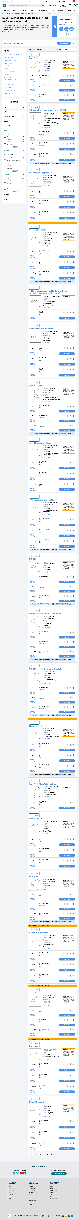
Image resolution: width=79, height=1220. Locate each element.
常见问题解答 (53, 1190)
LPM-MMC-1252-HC (52, 331)
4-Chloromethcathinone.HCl (42, 500)
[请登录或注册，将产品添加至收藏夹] (64, 76)
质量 (8, 1)
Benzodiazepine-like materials (10, 64)
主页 (3, 13)
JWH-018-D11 (35, 385)
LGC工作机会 (32, 1190)
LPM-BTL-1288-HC (52, 1049)
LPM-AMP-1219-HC (52, 446)
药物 (10, 1188)
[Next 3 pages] (47, 1154)
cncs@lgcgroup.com (66, 1)
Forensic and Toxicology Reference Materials (19, 13)
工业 (10, 1196)
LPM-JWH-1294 (51, 61)
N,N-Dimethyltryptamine (40, 172)
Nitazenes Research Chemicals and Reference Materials (11, 79)
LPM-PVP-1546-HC (52, 821)
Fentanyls (7, 74)
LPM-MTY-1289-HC (52, 729)
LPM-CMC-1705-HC (52, 503)
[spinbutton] (70, 76)
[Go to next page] (51, 1154)
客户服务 (52, 1186)
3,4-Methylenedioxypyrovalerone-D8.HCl (47, 110)
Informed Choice (33, 1200)
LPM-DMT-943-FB (51, 175)
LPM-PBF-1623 (51, 879)
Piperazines (7, 87)
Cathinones (7, 68)
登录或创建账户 (8, 43)
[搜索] (43, 5)
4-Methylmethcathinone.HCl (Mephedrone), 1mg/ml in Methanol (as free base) (48, 292)
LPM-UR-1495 (50, 562)
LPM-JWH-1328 (51, 388)
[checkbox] (5, 134)
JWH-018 (33, 58)
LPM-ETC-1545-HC (52, 1105)
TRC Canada (32, 1204)
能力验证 (11, 1198)
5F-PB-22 (33, 876)
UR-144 (32, 559)
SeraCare (31, 1194)
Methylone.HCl (35, 726)
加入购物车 (67, 80)
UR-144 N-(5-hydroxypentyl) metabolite (47, 669)
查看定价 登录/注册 (32, 80)
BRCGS (30, 1198)
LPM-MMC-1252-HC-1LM (53, 296)
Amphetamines (8, 57)
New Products (16, 1)
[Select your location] (74, 1)
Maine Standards (33, 1192)
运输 (51, 1194)
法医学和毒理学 (13, 1194)
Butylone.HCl (35, 1046)
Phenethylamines (9, 84)
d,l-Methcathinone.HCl (39, 932)
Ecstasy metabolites (10, 71)
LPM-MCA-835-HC (52, 935)
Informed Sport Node (34, 1202)
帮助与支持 (22, 1)
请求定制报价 (53, 1198)
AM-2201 (33, 992)
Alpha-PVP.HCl (36, 818)
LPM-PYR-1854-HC (52, 113)
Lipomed (47, 64)
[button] (14, 108)
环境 (10, 1192)
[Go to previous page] (29, 1154)
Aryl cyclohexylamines (10, 60)
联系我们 (28, 1)
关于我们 (5, 1)
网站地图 (52, 1196)
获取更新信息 (57, 1173)
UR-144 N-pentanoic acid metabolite (45, 613)
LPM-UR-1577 (50, 672)
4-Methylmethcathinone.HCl (42, 328)
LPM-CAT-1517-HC (52, 232)
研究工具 (11, 1186)
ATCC (30, 1196)
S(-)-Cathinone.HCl (38, 230)
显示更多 (15, 147)
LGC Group (31, 1186)
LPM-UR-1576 (50, 616)
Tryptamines (7, 93)
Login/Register (64, 43)
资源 (11, 1)
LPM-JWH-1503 (51, 995)
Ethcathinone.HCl (37, 1102)
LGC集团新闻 (32, 1188)
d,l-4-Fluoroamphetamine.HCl (42, 443)
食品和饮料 (12, 1190)
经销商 (52, 1192)
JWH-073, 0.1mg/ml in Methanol (43, 784)
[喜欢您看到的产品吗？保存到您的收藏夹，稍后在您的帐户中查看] (70, 5)
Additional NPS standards (11, 54)
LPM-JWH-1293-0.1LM (53, 787)
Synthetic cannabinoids (11, 90)
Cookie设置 (58, 1215)
